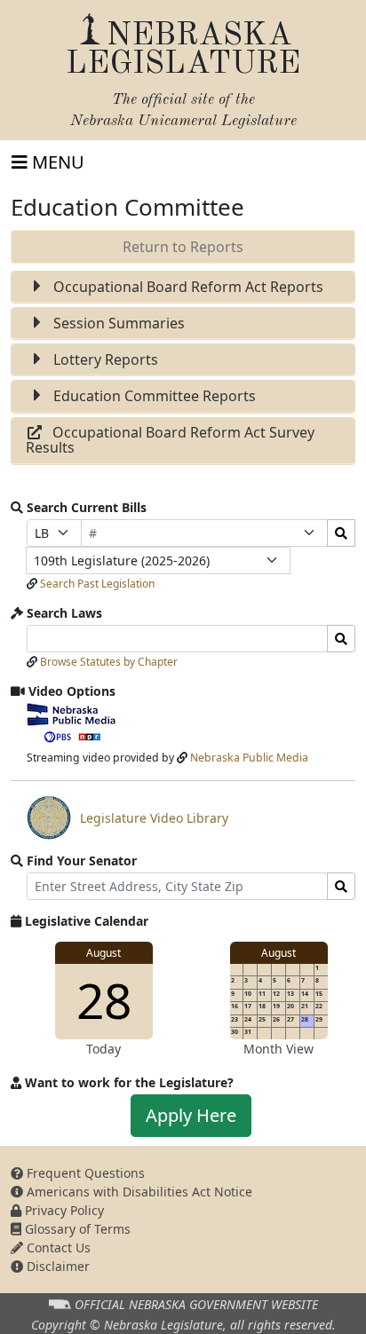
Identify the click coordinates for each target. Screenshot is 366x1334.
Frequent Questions (84, 1172)
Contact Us (57, 1247)
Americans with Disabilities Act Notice (137, 1191)
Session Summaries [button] (117, 323)
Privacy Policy (62, 1210)
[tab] (183, 287)
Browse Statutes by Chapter (109, 661)
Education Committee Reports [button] (153, 396)
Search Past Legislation (97, 583)
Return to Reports (183, 247)
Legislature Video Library (127, 824)
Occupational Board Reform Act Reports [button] (186, 286)
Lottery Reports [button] (104, 359)
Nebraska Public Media (249, 757)
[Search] (341, 533)
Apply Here (191, 1115)
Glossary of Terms (76, 1228)
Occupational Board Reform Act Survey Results (170, 440)
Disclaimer (56, 1266)
